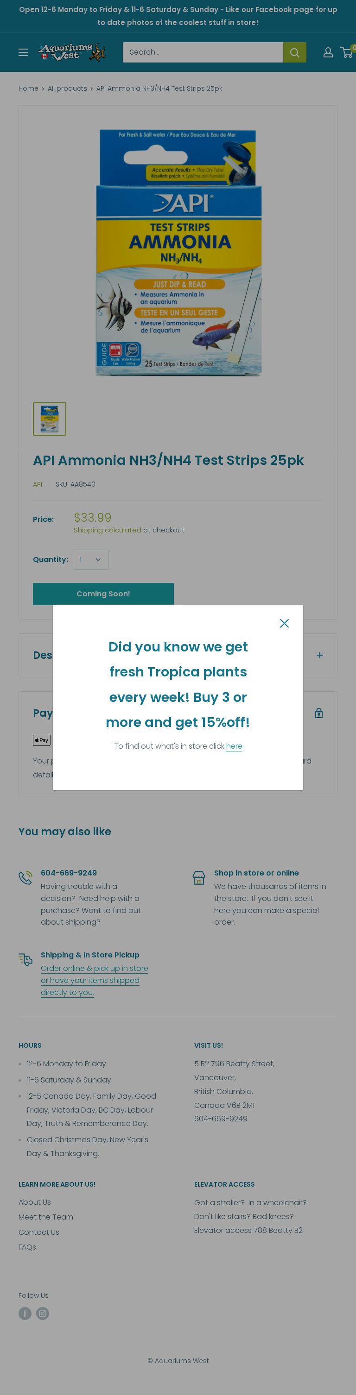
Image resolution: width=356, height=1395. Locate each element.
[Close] (284, 623)
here (234, 746)
